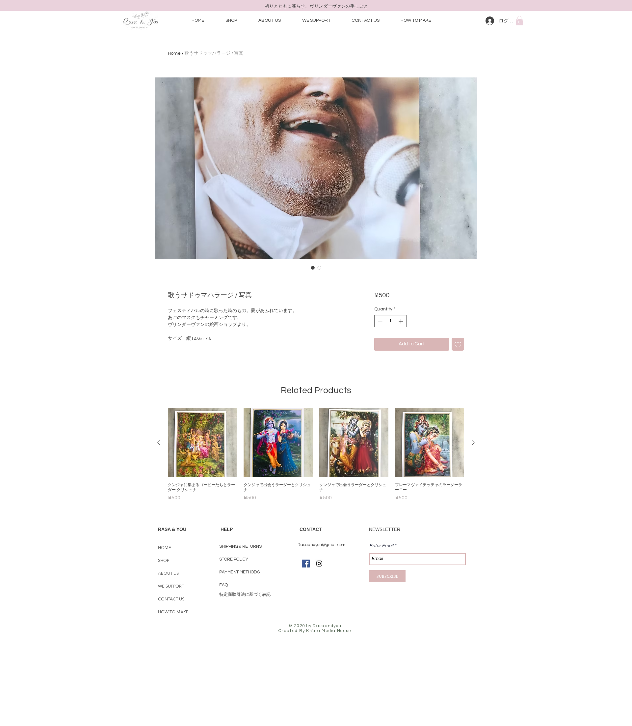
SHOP (163, 560)
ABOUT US (168, 573)
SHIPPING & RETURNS (240, 546)
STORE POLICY (234, 559)
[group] (316, 455)
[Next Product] (473, 443)
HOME (164, 547)
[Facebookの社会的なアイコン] (306, 563)
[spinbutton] (390, 321)
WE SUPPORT (171, 586)
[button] (519, 20)
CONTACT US (171, 598)
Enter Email (381, 545)
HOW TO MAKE (173, 611)
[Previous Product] (159, 443)
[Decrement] (379, 321)
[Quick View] (202, 442)
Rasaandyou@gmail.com (321, 544)
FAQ (223, 585)
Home (174, 53)
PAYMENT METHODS (240, 572)
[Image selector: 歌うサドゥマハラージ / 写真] (312, 267)
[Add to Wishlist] (458, 344)
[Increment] (401, 321)
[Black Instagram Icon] (319, 563)
